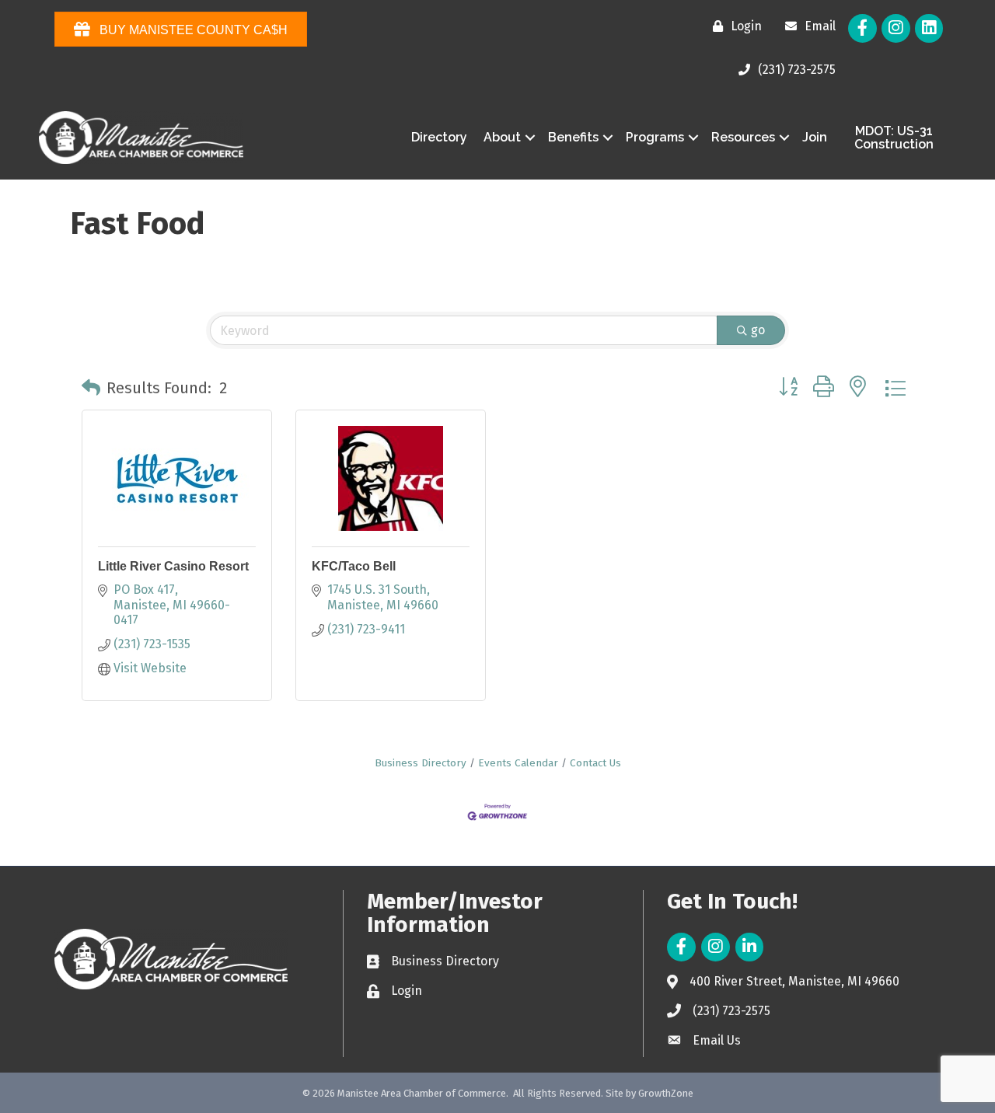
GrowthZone (665, 1093)
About (502, 137)
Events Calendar (518, 762)
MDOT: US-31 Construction (894, 138)
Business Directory (420, 762)
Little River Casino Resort (173, 566)
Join (814, 137)
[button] (91, 388)
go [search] (758, 330)
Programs (655, 137)
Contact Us (595, 762)
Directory (439, 137)
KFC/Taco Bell (354, 566)
